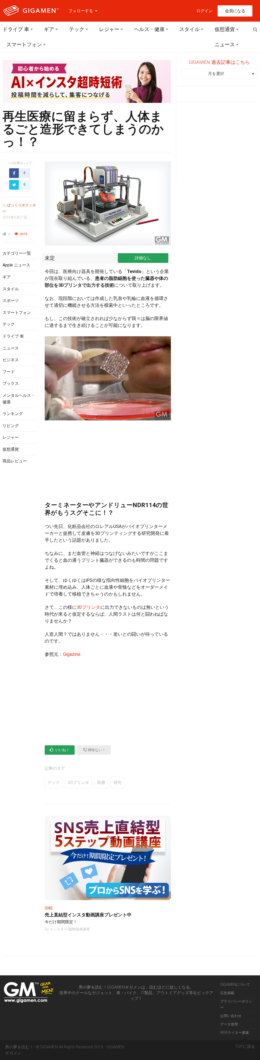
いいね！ (62, 750)
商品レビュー (15, 461)
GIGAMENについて (235, 984)
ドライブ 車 (16, 29)
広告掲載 (227, 993)
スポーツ (11, 300)
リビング (11, 425)
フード (9, 371)
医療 (101, 782)
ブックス (11, 383)
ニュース (225, 44)
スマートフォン (24, 44)
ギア (49, 29)
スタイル (189, 29)
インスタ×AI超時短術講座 (70, 929)
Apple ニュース (16, 265)
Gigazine (71, 654)
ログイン (204, 10)
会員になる (235, 10)
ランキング (13, 413)
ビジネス (11, 359)
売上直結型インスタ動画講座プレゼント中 (88, 914)
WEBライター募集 (234, 1033)
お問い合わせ (230, 1016)
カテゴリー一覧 (17, 253)
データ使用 (229, 1024)
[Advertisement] (20, 551)
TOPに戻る (245, 1046)
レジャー (109, 29)
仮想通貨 (225, 29)
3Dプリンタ (88, 607)
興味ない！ (96, 750)
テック (76, 29)
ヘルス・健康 (149, 29)
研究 (117, 782)
